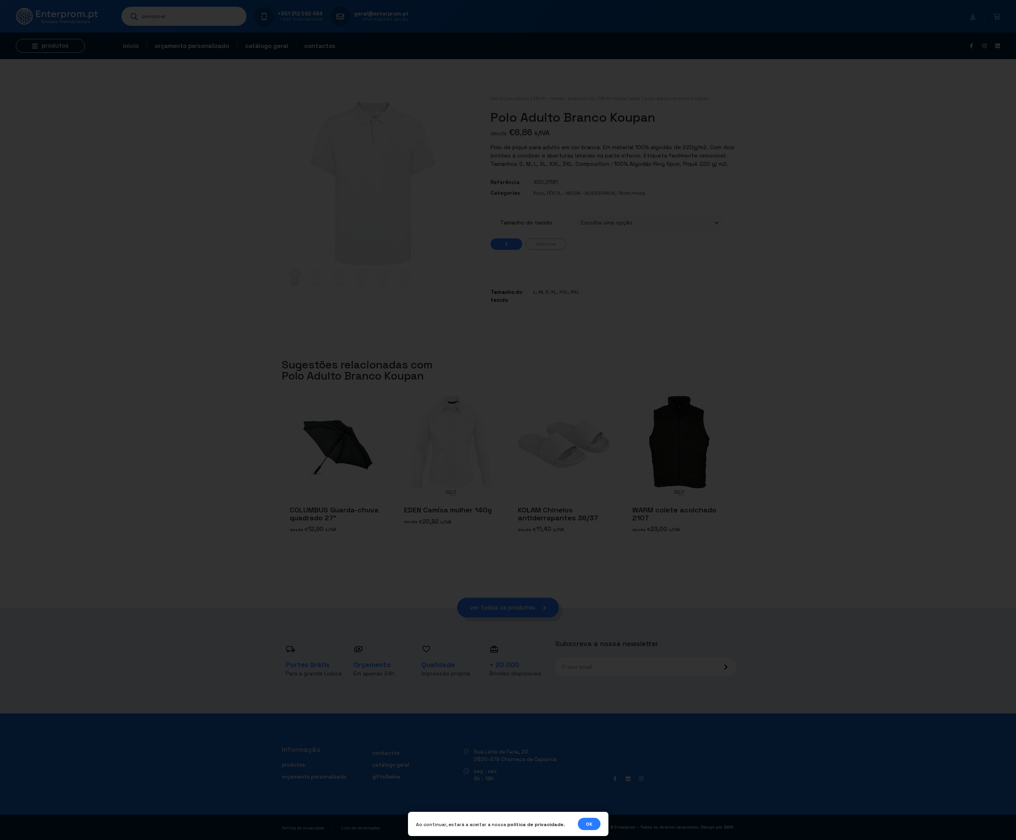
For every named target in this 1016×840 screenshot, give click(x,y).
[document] (508, 420)
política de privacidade (535, 824)
